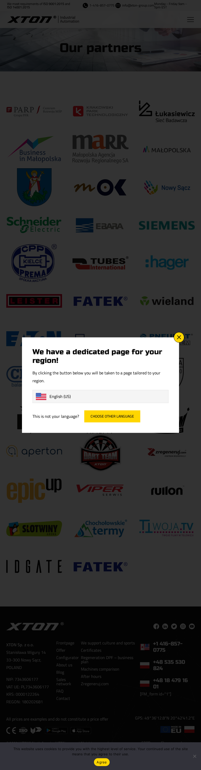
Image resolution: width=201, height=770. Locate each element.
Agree (102, 762)
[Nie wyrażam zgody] (194, 756)
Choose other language (112, 416)
